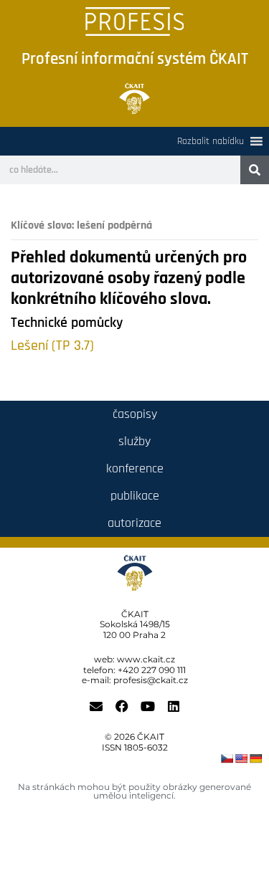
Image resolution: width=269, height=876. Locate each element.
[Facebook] (121, 706)
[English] (241, 758)
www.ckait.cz (146, 659)
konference (135, 468)
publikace (134, 495)
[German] (255, 758)
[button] (210, 141)
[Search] (254, 170)
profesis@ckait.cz (150, 680)
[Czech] (226, 758)
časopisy (135, 414)
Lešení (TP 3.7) (52, 346)
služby (134, 441)
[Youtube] (147, 706)
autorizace (134, 523)
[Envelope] (96, 706)
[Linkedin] (173, 706)
